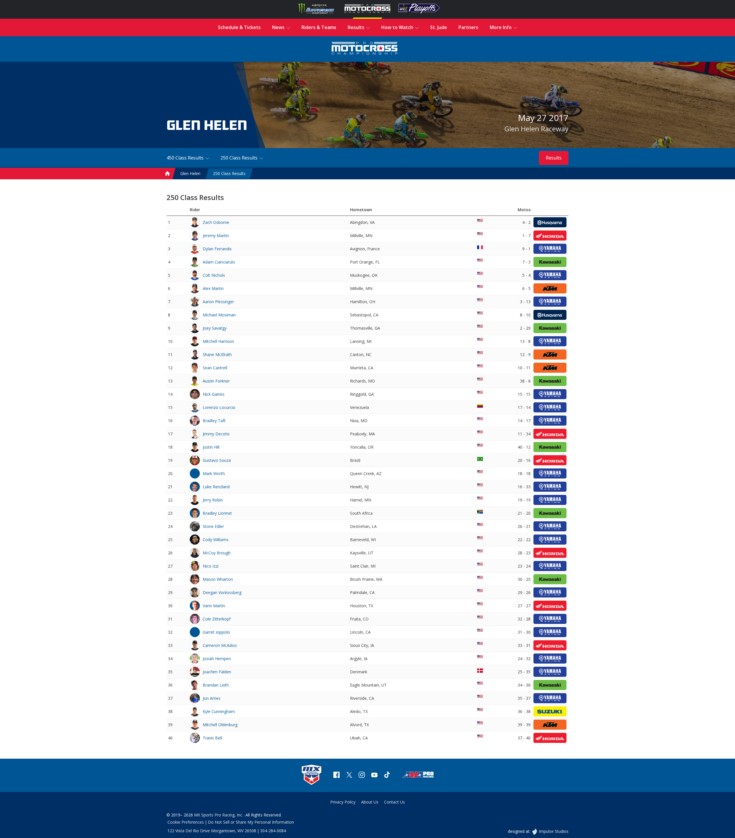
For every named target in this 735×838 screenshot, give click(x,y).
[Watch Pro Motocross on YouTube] (374, 775)
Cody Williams (216, 539)
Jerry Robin (213, 500)
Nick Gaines (214, 394)
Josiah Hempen (217, 658)
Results (554, 158)
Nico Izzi (210, 566)
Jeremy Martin (216, 235)
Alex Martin (213, 288)
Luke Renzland (216, 486)
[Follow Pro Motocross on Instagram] (361, 775)
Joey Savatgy (215, 328)
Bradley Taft (214, 420)
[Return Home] (364, 49)
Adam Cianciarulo (219, 262)
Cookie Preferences (185, 822)
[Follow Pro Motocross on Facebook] (336, 775)
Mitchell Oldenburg (220, 724)
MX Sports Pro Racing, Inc (218, 815)
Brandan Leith (216, 685)
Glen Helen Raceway (536, 128)
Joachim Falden (217, 671)
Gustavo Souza (217, 460)
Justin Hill (211, 447)
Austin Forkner (216, 381)
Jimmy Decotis (216, 434)
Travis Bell (212, 738)
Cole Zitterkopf (217, 619)
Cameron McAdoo (220, 645)
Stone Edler (213, 526)
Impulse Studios (553, 831)
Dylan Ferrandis (217, 248)
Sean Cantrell (215, 367)
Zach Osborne (216, 222)
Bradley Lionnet (217, 513)
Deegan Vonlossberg (222, 592)
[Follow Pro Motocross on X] (349, 775)
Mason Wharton (218, 579)
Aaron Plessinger (218, 301)
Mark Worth (214, 473)
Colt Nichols (214, 275)
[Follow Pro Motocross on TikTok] (387, 775)
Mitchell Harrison (218, 341)
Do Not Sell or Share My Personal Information (251, 822)
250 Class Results (229, 173)
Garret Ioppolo (216, 632)
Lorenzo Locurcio (219, 407)
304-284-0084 (273, 830)
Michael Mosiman (219, 315)
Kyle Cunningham (219, 711)
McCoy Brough (217, 553)
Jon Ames (211, 698)
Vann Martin (214, 605)
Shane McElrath (217, 354)
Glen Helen (190, 173)
